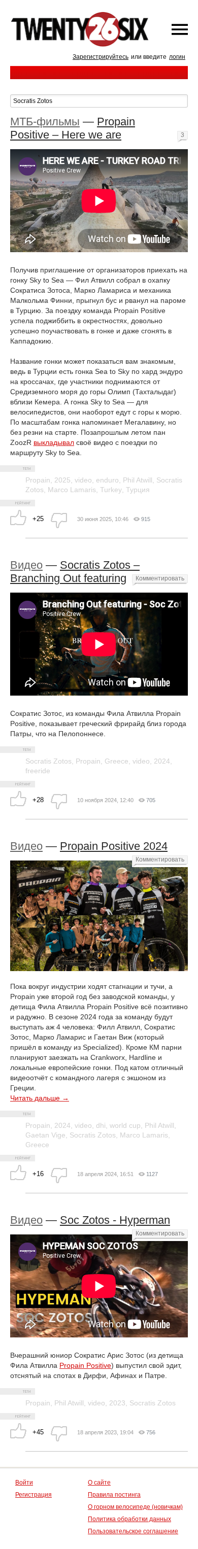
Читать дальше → (39, 1098)
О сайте (99, 1482)
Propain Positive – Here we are (72, 128)
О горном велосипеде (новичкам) (135, 1506)
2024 (162, 761)
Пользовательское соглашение (133, 1531)
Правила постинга (114, 1494)
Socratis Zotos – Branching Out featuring (75, 571)
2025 (62, 480)
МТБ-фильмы (45, 121)
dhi (101, 1125)
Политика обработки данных (129, 1519)
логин (177, 56)
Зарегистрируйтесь (100, 56)
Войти (24, 1482)
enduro (107, 480)
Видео (26, 565)
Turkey (111, 490)
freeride (37, 771)
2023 (117, 1403)
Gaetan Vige (45, 1135)
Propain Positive (85, 1365)
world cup (125, 1125)
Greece (116, 761)
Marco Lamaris (72, 490)
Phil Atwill (137, 480)
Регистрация (33, 1494)
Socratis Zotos (48, 761)
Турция (138, 490)
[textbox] (99, 101)
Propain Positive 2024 (114, 846)
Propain (37, 480)
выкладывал (54, 442)
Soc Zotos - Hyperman (115, 1220)
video (83, 480)
